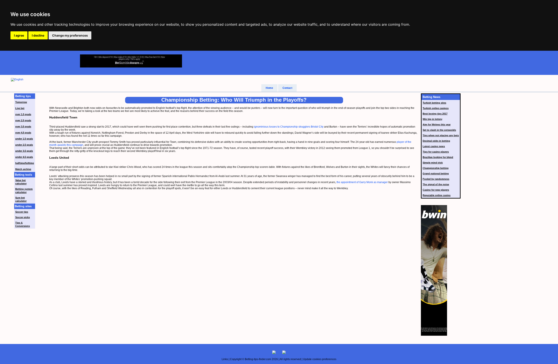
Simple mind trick (433, 162)
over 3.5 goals (23, 126)
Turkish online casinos (436, 108)
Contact (287, 87)
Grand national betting (436, 173)
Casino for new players (436, 190)
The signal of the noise (436, 184)
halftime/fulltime (24, 163)
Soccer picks (22, 217)
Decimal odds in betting (436, 141)
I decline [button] (38, 35)
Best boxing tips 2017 (435, 113)
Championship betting (436, 168)
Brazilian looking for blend (438, 157)
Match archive (23, 169)
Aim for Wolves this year (437, 124)
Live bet (19, 108)
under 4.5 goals (24, 157)
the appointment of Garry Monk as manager (362, 182)
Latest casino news (434, 146)
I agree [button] (19, 35)
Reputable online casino (437, 195)
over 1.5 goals (23, 114)
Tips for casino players (436, 151)
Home (269, 87)
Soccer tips (21, 212)
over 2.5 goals (23, 120)
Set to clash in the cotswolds (439, 130)
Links (225, 359)
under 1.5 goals (24, 138)
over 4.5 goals (23, 132)
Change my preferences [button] (70, 35)
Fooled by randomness (436, 179)
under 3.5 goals (24, 151)
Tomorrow (21, 102)
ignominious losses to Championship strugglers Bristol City (288, 126)
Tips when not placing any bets (441, 135)
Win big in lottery (432, 119)
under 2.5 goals (24, 144)
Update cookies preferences (319, 359)
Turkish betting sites (434, 102)
